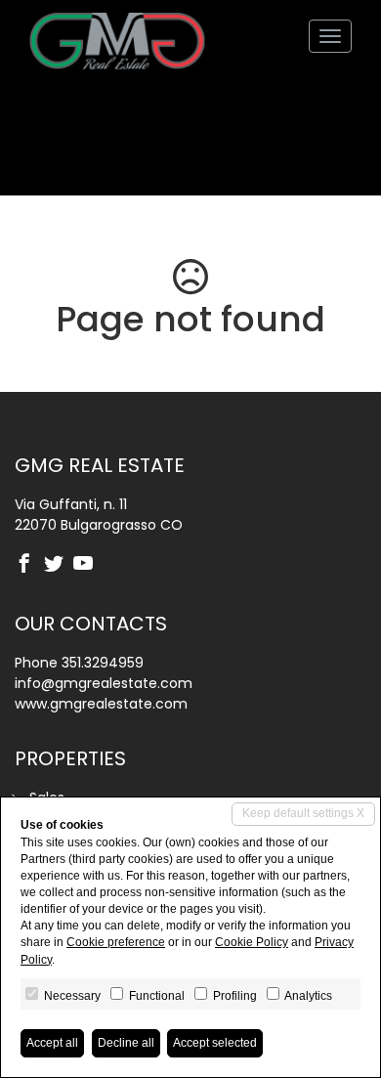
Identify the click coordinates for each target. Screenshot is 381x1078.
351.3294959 (103, 662)
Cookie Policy (251, 942)
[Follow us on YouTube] (88, 565)
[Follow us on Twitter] (58, 565)
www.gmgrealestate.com (101, 703)
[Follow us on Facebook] (29, 565)
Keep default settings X (303, 813)
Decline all (126, 1043)
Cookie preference (115, 942)
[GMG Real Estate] (117, 36)
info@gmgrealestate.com (103, 683)
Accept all (52, 1043)
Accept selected (215, 1043)
